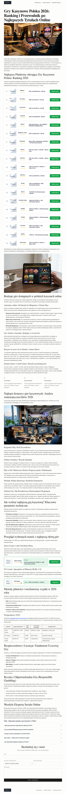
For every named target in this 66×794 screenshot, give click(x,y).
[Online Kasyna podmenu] (41, 2)
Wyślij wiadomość (33, 780)
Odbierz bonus (55, 91)
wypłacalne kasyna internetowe (18, 618)
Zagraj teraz (55, 582)
